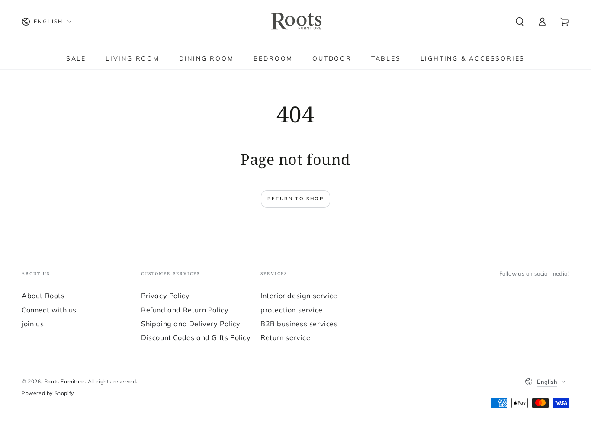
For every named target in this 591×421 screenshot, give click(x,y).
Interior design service (298, 295)
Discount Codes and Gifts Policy (196, 337)
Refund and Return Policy (184, 309)
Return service (285, 337)
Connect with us (49, 309)
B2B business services (299, 323)
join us (33, 323)
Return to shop (295, 199)
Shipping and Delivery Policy (191, 323)
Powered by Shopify (48, 393)
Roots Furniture (64, 381)
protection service (291, 309)
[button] (519, 21)
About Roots (43, 295)
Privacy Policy (165, 295)
